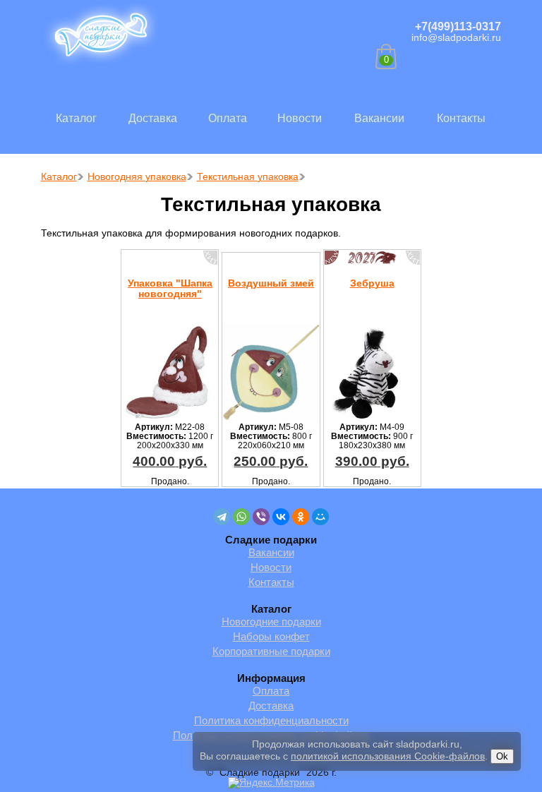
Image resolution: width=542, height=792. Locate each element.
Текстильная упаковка (248, 176)
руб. (170, 461)
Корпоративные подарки (271, 651)
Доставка (152, 118)
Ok (502, 756)
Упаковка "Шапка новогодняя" (170, 288)
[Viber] (261, 516)
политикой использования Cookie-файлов (388, 756)
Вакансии (379, 118)
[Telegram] (221, 516)
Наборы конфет (271, 636)
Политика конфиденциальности (271, 720)
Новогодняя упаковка (137, 176)
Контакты (461, 118)
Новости (299, 118)
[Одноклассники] (300, 516)
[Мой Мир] (320, 516)
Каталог (76, 118)
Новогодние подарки (271, 622)
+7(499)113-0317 (458, 26)
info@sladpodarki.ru (456, 37)
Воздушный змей (271, 283)
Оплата (227, 118)
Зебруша (372, 283)
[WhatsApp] (241, 516)
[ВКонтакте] (280, 516)
